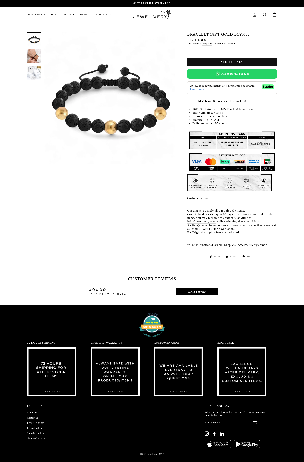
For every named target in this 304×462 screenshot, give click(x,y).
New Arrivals (36, 14)
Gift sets (68, 14)
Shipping (85, 14)
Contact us (103, 14)
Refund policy (34, 428)
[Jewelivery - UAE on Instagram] (207, 433)
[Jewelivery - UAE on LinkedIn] (222, 433)
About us (32, 412)
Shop (53, 14)
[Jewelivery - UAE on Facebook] (214, 433)
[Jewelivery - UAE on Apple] (218, 444)
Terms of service (36, 438)
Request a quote (35, 422)
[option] (152, 3)
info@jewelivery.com (201, 221)
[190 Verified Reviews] (152, 339)
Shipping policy (35, 433)
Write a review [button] (197, 291)
